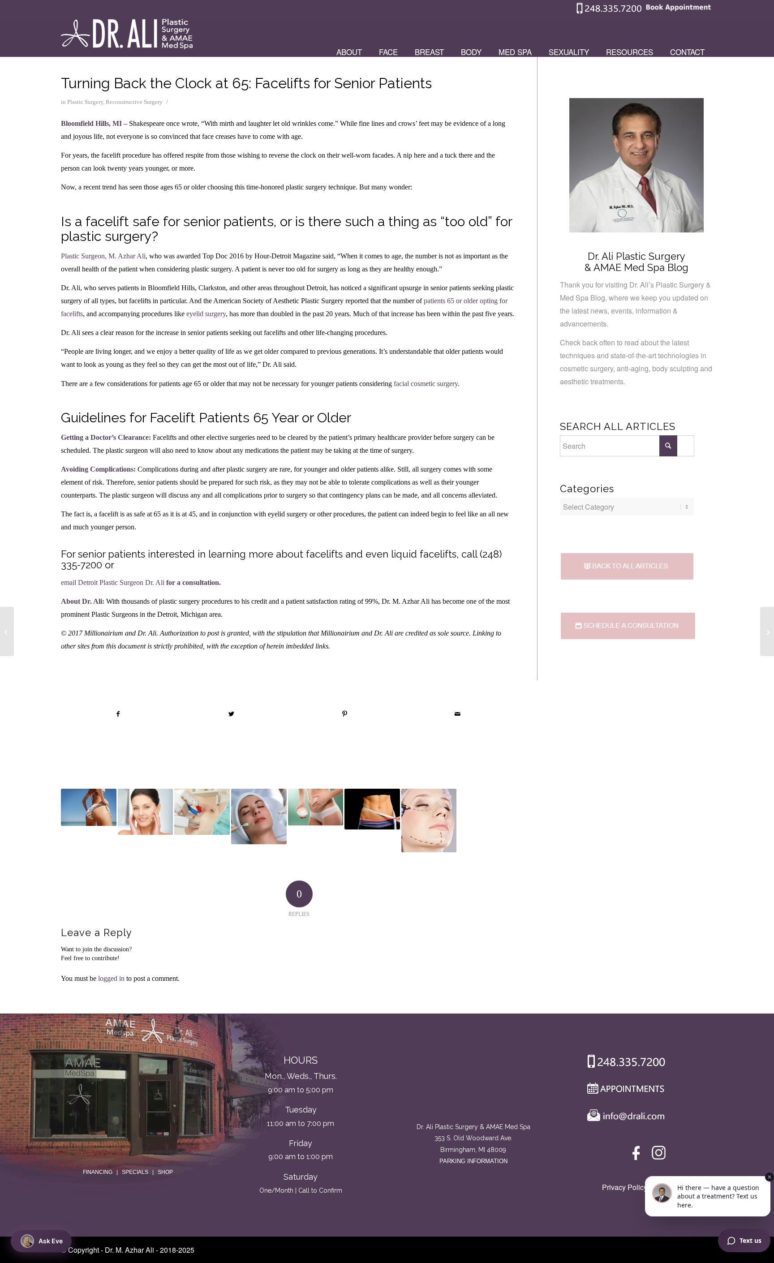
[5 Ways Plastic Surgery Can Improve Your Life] (145, 812)
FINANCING (97, 1172)
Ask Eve (51, 1241)
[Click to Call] (609, 11)
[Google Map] (473, 1084)
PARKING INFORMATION (473, 1161)
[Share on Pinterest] (344, 714)
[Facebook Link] (637, 1155)
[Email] (623, 1117)
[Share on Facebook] (118, 714)
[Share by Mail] (457, 714)
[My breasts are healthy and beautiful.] (767, 631)
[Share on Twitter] (231, 714)
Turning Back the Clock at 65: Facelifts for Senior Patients (246, 83)
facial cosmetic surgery (426, 383)
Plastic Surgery (85, 102)
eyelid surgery (206, 314)
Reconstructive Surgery (134, 102)
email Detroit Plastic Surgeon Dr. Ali (112, 582)
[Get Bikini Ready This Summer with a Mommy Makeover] (88, 807)
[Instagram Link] (658, 1155)
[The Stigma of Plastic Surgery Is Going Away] (7, 631)
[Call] (622, 1063)
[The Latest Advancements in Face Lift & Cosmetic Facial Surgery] (429, 820)
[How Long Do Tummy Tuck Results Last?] (372, 809)
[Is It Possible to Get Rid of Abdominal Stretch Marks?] (316, 807)
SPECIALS (135, 1172)
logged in (111, 978)
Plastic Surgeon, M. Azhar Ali (103, 256)
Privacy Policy (624, 1187)
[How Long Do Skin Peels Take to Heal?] (259, 816)
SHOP (165, 1172)
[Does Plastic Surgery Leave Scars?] (202, 812)
